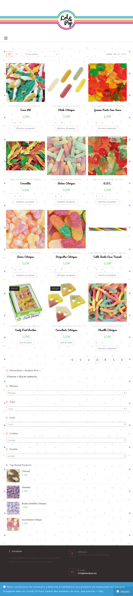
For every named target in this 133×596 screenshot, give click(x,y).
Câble (90, 253)
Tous (123, 54)
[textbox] (66, 393)
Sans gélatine (112, 253)
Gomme (17, 106)
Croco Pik (25, 110)
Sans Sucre (110, 106)
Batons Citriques (66, 183)
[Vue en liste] (16, 54)
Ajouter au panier (25, 128)
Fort (12, 106)
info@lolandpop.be (87, 573)
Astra (54, 106)
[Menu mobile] (5, 38)
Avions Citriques (25, 257)
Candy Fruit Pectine (25, 330)
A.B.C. (107, 183)
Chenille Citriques (107, 330)
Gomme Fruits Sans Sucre (107, 110)
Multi (29, 106)
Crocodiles (25, 183)
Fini (100, 253)
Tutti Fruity (36, 106)
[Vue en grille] (9, 54)
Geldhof (58, 179)
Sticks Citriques (66, 110)
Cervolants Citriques (66, 330)
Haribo (23, 106)
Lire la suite (25, 342)
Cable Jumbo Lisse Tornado (107, 257)
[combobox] (66, 392)
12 (115, 54)
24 (118, 54)
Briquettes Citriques (66, 257)
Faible (98, 106)
